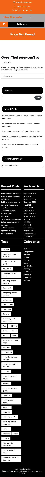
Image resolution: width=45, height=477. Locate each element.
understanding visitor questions (11, 459)
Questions (6, 395)
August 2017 (28, 231)
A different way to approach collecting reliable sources (20, 145)
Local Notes (7, 352)
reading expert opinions (8, 401)
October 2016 (29, 236)
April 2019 (27, 219)
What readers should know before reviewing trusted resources (22, 138)
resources (6, 412)
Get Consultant (22, 24)
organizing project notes (10, 377)
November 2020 (30, 216)
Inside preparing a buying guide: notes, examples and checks (21, 125)
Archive (6, 249)
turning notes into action (9, 451)
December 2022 (30, 202)
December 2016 (29, 234)
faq (4, 326)
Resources (27, 277)
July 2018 (27, 222)
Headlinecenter (13, 17)
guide (5, 331)
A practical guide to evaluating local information (21, 131)
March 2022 (28, 208)
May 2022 (27, 205)
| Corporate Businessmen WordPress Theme (18, 471)
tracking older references (8, 444)
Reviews (6, 429)
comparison (7, 300)
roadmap (6, 434)
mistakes (6, 371)
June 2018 (27, 225)
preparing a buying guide (10, 389)
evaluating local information (9, 320)
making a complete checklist (10, 365)
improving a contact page (10, 341)
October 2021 (29, 211)
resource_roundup (10, 417)
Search (8, 90)
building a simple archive (9, 262)
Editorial (6, 314)
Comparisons (8, 305)
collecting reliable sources (9, 282)
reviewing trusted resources (9, 423)
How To (5, 335)
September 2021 (30, 213)
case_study (7, 269)
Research (6, 407)
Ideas (14, 335)
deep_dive (7, 309)
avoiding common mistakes (9, 255)
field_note (13, 326)
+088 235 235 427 (23, 7)
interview (6, 347)
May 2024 (27, 196)
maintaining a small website (10, 358)
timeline (6, 438)
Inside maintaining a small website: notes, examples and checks (22, 117)
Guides (13, 331)
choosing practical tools (10, 274)
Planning (6, 383)
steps (16, 434)
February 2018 (29, 228)
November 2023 (30, 199)
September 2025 (30, 194)
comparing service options (10, 294)
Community (7, 288)
